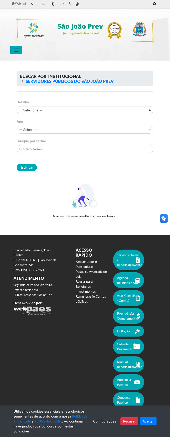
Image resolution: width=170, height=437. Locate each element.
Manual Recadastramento (129, 364)
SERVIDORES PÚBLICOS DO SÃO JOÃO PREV (69, 81)
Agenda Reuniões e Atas (128, 280)
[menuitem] (18, 3)
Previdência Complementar (127, 315)
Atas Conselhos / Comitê (128, 297)
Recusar (129, 421)
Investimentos (86, 291)
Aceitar (148, 421)
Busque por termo (31, 141)
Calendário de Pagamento (127, 346)
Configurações (104, 421)
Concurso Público (124, 399)
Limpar (28, 167)
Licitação (123, 331)
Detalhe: (23, 102)
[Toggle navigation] (16, 50)
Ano (20, 122)
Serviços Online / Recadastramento (129, 260)
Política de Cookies (48, 421)
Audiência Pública (124, 382)
